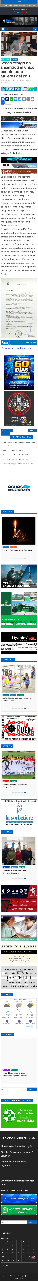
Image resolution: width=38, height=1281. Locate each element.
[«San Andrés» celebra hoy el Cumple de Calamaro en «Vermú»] (19, 679)
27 (3, 1260)
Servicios (23, 547)
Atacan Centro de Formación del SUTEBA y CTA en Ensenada (33, 430)
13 (2, 1253)
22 (13, 1257)
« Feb (2, 1265)
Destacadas (5, 59)
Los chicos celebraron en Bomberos (16, 459)
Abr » (7, 1265)
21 (7, 1257)
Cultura (6, 695)
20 (3, 1257)
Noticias (14, 59)
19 (34, 1253)
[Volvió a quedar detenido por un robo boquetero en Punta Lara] (19, 1054)
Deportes (7, 774)
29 (13, 1260)
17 (23, 1253)
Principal (21, 695)
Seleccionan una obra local (13, 450)
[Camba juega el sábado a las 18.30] (19, 761)
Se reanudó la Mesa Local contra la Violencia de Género (6, 434)
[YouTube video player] (11, 430)
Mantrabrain (19, 1278)
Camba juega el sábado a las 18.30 (15, 455)
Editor (17, 80)
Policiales (7, 1070)
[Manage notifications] (33, 1257)
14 (8, 1253)
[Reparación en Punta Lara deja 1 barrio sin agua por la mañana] (19, 531)
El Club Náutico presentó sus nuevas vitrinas (19, 464)
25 (29, 1257)
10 (23, 1249)
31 (23, 1260)
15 (13, 1253)
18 (28, 1253)
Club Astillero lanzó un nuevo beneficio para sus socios (19, 444)
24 (24, 1257)
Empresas (7, 547)
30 (18, 1260)
